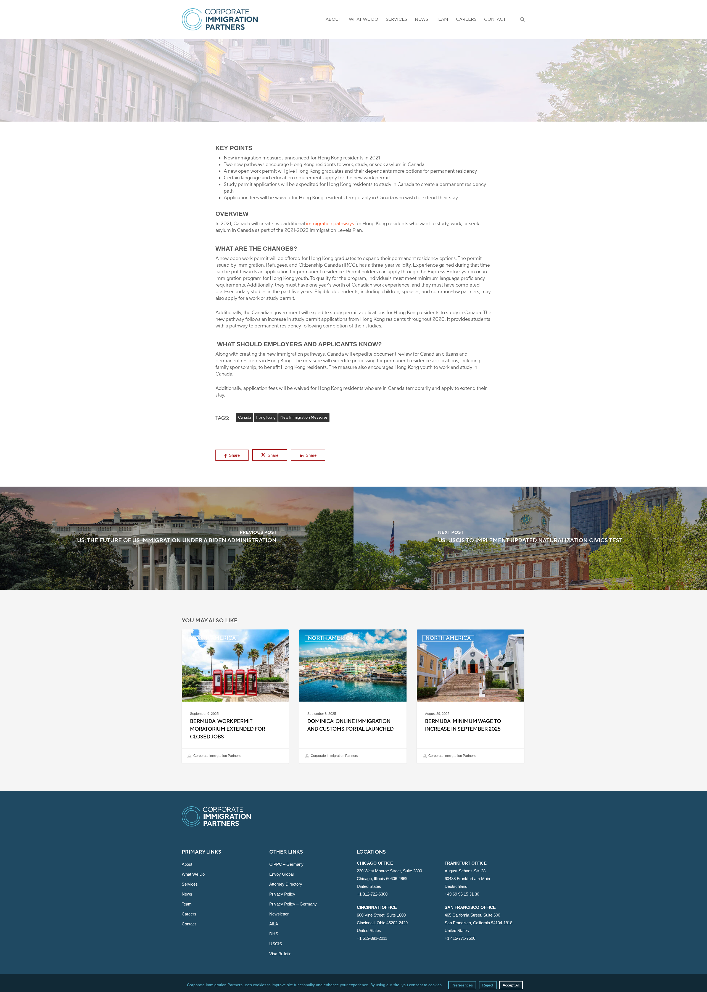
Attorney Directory (285, 884)
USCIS (275, 943)
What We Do (193, 874)
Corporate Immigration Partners (216, 756)
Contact (189, 924)
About (187, 864)
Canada (244, 417)
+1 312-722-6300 (372, 894)
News (187, 894)
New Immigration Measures (304, 417)
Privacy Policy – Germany (293, 904)
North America (353, 118)
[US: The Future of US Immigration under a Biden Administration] (177, 538)
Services (190, 884)
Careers (189, 914)
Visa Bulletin (280, 953)
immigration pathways (330, 224)
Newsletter (279, 914)
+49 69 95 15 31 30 (462, 894)
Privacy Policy (282, 894)
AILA (273, 924)
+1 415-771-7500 (460, 938)
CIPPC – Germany (286, 864)
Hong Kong (266, 417)
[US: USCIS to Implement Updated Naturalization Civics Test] (530, 538)
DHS (273, 933)
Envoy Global (281, 874)
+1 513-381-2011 (372, 938)
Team (187, 904)
